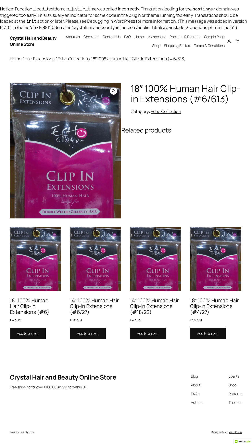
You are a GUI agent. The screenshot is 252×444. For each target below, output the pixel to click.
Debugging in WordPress (111, 21)
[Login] (229, 41)
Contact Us (111, 36)
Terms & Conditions (209, 45)
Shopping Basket (177, 45)
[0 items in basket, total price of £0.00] (237, 41)
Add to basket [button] (28, 333)
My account (156, 36)
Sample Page (214, 36)
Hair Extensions (39, 59)
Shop (156, 45)
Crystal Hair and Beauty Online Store (33, 41)
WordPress (235, 432)
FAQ (127, 36)
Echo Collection (73, 59)
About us (73, 36)
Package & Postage (185, 36)
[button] (113, 91)
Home (139, 36)
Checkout (91, 36)
